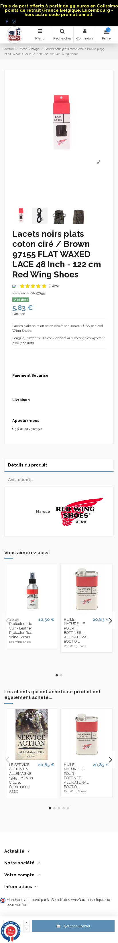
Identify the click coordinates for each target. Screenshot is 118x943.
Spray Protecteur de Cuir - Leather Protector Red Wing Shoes (20, 628)
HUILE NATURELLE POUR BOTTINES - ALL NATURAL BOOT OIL (76, 630)
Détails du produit (27, 464)
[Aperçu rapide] (31, 613)
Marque (43, 512)
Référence (20, 293)
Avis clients (20, 479)
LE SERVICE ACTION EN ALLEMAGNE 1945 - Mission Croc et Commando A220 (21, 778)
